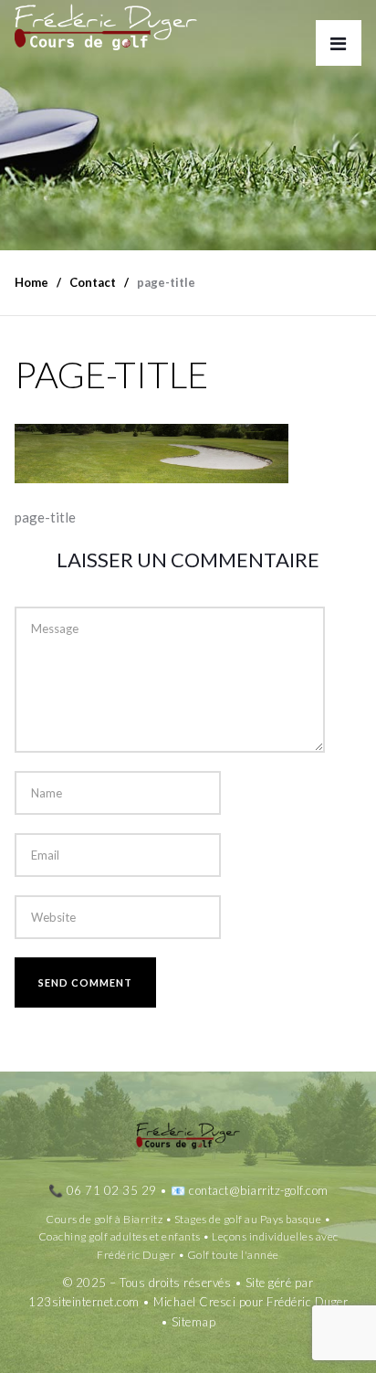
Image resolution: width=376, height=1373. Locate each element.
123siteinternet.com (84, 1301)
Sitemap (194, 1322)
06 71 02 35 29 (112, 1190)
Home (31, 282)
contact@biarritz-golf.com (259, 1190)
